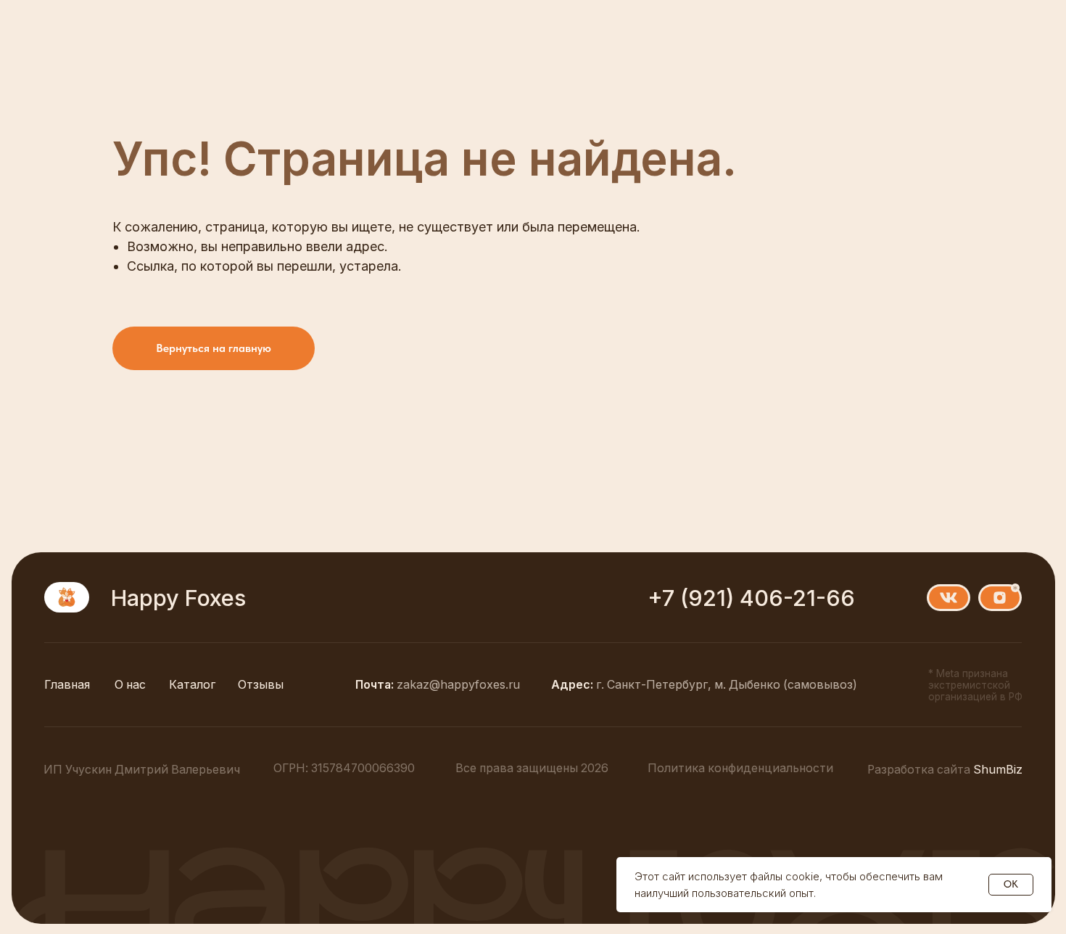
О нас (130, 685)
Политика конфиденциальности (740, 768)
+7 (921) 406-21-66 (751, 597)
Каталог (192, 685)
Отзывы (261, 685)
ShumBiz (944, 770)
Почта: (437, 685)
